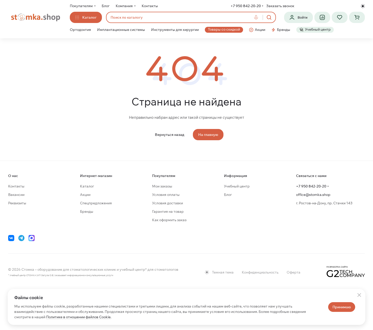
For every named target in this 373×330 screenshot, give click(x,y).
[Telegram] (21, 238)
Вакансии (16, 194)
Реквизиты (17, 203)
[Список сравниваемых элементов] (322, 17)
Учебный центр (237, 186)
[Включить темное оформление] (363, 6)
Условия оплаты (166, 194)
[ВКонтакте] (11, 238)
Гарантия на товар (168, 211)
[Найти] (269, 17)
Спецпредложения (96, 203)
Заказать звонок (280, 6)
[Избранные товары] (340, 17)
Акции (85, 194)
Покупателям (163, 175)
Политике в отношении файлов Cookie (78, 317)
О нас (13, 175)
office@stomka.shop (313, 194)
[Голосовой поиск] (257, 17)
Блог (228, 194)
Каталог (87, 186)
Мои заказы (162, 186)
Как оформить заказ (169, 220)
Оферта (293, 272)
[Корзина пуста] (357, 17)
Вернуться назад (169, 134)
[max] (32, 238)
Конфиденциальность (260, 272)
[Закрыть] (359, 295)
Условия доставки (167, 203)
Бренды (86, 211)
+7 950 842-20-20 (246, 6)
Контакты (16, 186)
